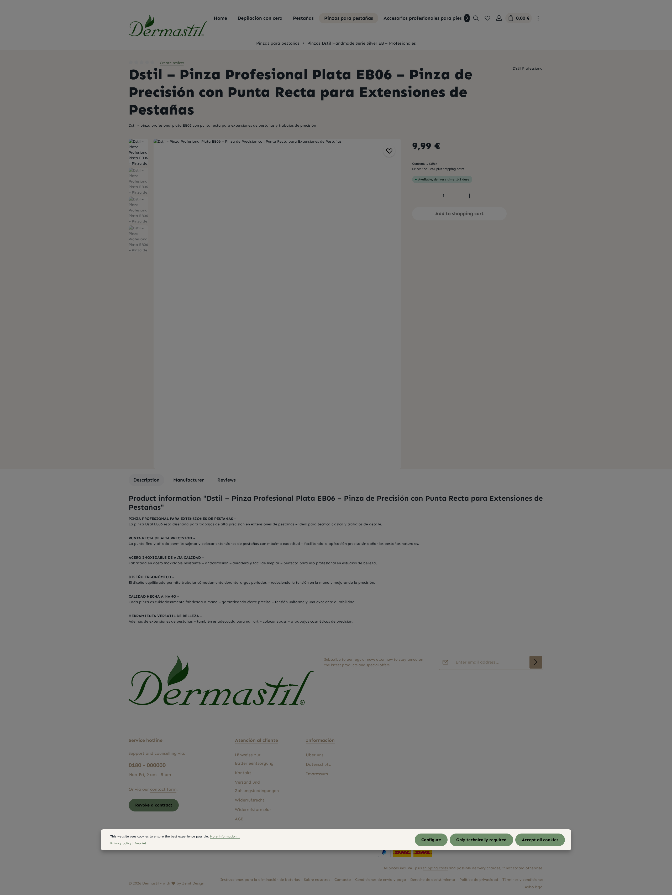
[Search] (476, 18)
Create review (172, 63)
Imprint (140, 843)
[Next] (467, 18)
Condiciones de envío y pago (380, 879)
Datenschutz (318, 764)
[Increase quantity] (469, 196)
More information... (225, 836)
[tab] (146, 480)
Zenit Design (193, 883)
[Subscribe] (535, 662)
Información (320, 740)
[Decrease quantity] (417, 196)
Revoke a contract (153, 805)
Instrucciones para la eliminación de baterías (260, 879)
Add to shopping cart (459, 213)
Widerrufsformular (253, 809)
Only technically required (481, 839)
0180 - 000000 (147, 765)
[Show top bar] (538, 18)
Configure (431, 839)
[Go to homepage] (168, 25)
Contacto (342, 879)
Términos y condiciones (522, 879)
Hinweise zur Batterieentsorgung (254, 759)
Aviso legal (534, 887)
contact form (163, 789)
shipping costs (435, 868)
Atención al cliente (256, 740)
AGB (239, 818)
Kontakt (243, 772)
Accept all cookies (540, 839)
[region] (265, 304)
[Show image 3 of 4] (394, 315)
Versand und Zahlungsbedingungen (257, 786)
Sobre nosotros (317, 879)
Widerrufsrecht (249, 800)
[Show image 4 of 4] (394, 321)
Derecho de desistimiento (432, 879)
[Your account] (499, 18)
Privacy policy (121, 843)
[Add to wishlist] (389, 151)
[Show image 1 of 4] (394, 298)
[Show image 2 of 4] (394, 308)
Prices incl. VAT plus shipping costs (438, 169)
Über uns (314, 754)
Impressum (317, 773)
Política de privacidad (478, 879)
